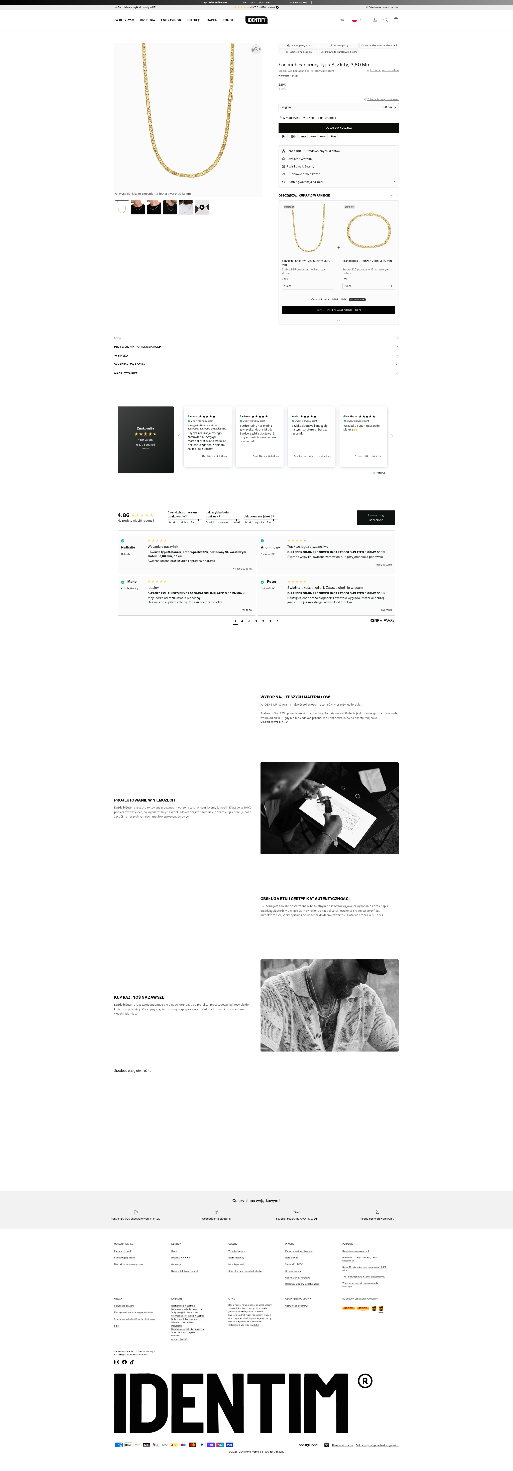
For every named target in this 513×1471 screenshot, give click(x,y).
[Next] (397, 195)
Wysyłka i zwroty (236, 1251)
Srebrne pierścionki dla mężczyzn (187, 1329)
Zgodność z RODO (294, 1264)
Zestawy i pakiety (180, 1339)
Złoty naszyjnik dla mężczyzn (185, 1312)
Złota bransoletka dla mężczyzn (186, 1319)
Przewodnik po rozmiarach (138, 347)
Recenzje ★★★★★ (180, 1257)
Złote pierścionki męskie (183, 1332)
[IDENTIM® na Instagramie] (116, 1362)
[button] (339, 76)
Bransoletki (176, 1335)
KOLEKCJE (194, 20)
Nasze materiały (236, 1257)
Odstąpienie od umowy (296, 1306)
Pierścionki (176, 1326)
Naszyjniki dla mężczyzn (183, 1306)
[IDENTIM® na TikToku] (132, 1362)
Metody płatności (236, 1264)
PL (360, 20)
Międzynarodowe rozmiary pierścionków (133, 1312)
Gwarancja (176, 1264)
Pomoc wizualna (342, 1445)
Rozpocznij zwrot (122, 1251)
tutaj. (256, 1325)
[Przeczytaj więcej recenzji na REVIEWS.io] (146, 450)
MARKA (212, 20)
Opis (117, 338)
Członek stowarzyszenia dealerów (245, 1271)
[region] (285, 436)
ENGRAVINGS (171, 20)
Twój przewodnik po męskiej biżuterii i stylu (363, 1276)
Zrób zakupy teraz (299, 2)
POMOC (228, 20)
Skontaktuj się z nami (124, 1257)
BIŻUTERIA (147, 20)
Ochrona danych (293, 1271)
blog (116, 1326)
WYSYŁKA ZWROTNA (129, 364)
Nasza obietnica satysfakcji (184, 1271)
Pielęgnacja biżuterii (124, 1306)
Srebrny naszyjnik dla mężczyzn (186, 1309)
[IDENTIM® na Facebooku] (124, 1362)
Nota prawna (291, 1257)
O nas (174, 1251)
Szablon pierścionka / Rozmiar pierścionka (134, 1319)
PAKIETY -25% (124, 20)
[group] (137, 515)
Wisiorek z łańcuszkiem (182, 1322)
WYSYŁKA (121, 356)
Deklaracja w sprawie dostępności (302, 1284)
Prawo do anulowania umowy (299, 1251)
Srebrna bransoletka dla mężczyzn (188, 1316)
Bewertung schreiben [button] (376, 517)
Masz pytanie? (126, 373)
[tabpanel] (149, 1112)
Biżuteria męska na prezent (355, 1251)
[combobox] (360, 20)
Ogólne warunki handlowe (297, 1277)
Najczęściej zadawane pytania (128, 1264)
